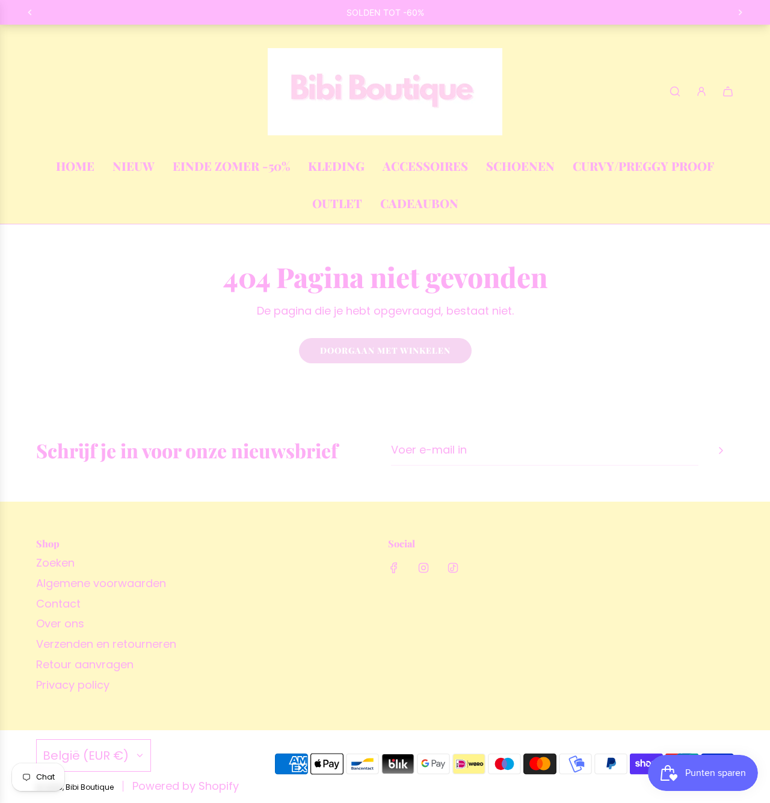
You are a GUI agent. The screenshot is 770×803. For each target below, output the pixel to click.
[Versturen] (720, 450)
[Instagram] (423, 568)
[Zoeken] (675, 91)
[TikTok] (453, 568)
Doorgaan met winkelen (385, 350)
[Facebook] (394, 568)
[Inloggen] (701, 91)
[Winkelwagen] (728, 91)
